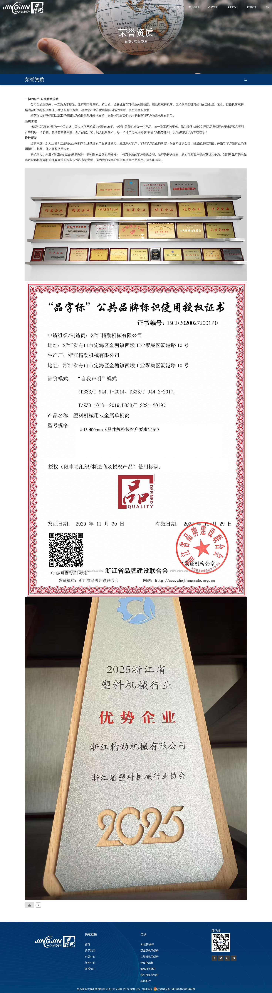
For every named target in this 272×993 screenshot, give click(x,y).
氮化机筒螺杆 (148, 969)
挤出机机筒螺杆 (149, 975)
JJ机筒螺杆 (147, 944)
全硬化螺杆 (146, 963)
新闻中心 (233, 7)
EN (267, 7)
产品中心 (213, 7)
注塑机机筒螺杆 (149, 957)
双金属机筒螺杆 (149, 950)
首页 (176, 7)
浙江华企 (147, 989)
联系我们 (252, 7)
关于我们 (193, 7)
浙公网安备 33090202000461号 (176, 989)
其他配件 (145, 981)
